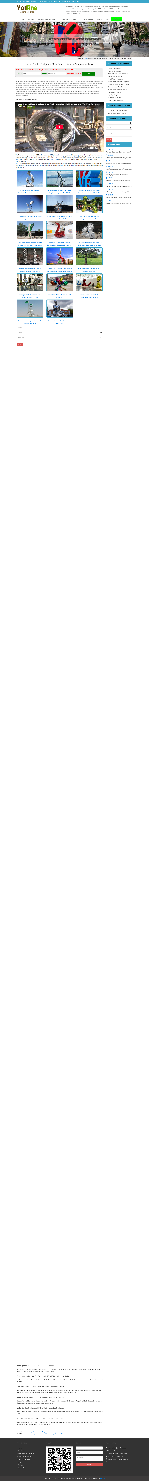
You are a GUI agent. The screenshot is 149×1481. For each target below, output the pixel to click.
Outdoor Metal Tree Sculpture (117, 87)
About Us (21, 1451)
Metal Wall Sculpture (114, 92)
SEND (20, 344)
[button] (11, 39)
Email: (116, 1448)
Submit (89, 1464)
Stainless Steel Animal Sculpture (118, 81)
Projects (99, 19)
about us (31, 19)
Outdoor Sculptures (114, 68)
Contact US (117, 19)
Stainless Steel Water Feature (117, 89)
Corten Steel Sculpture (68, 19)
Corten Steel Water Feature (117, 113)
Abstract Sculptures (114, 71)
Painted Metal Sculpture (115, 76)
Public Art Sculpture (114, 97)
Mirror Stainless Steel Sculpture (118, 74)
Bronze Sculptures (86, 19)
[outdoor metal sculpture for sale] (59, 90)
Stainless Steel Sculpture (47, 19)
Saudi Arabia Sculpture (115, 100)
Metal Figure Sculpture (115, 79)
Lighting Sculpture (114, 95)
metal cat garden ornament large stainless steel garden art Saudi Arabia (48, 1432)
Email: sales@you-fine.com (27, 1)
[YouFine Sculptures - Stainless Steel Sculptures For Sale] (40, 9)
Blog (107, 19)
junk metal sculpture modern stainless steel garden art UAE (44, 1434)
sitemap (102, 1478)
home (22, 19)
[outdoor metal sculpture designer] (59, 161)
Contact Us (21, 1468)
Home (20, 1448)
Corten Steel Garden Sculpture (118, 110)
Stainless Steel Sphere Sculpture (118, 84)
